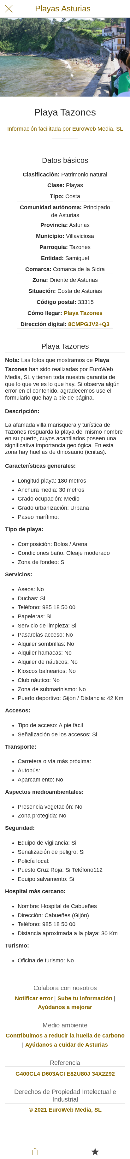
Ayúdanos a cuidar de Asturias (66, 1045)
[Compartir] (35, 1151)
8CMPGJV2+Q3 (88, 324)
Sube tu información (84, 998)
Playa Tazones (83, 313)
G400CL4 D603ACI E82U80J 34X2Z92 (65, 1074)
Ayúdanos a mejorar (65, 1007)
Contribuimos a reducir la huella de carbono (65, 1035)
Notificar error (34, 998)
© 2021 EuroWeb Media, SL (65, 1110)
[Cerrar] (9, 9)
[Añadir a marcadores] (95, 1151)
